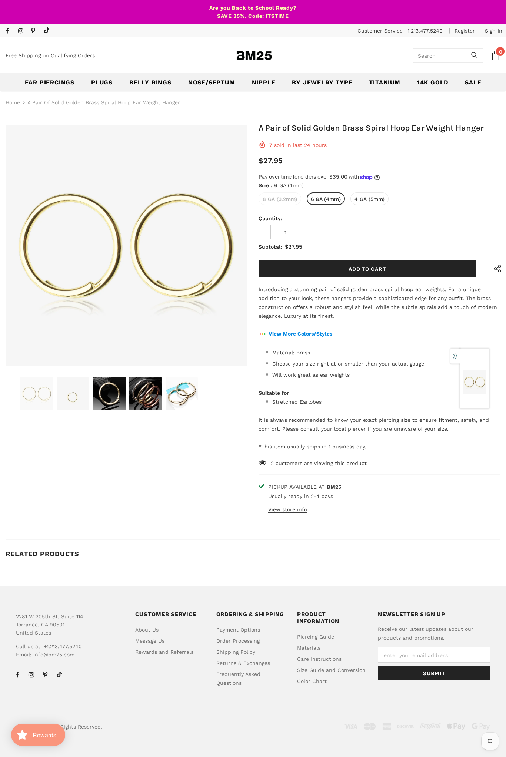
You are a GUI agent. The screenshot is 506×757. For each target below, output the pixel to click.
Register (465, 31)
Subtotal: (270, 247)
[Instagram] (22, 31)
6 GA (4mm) (326, 199)
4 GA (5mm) (369, 199)
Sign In (493, 31)
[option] (126, 245)
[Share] (495, 268)
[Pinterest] (35, 31)
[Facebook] (10, 31)
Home (13, 102)
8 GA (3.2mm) (280, 199)
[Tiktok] (48, 31)
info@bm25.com (53, 654)
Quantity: (270, 218)
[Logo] (254, 56)
